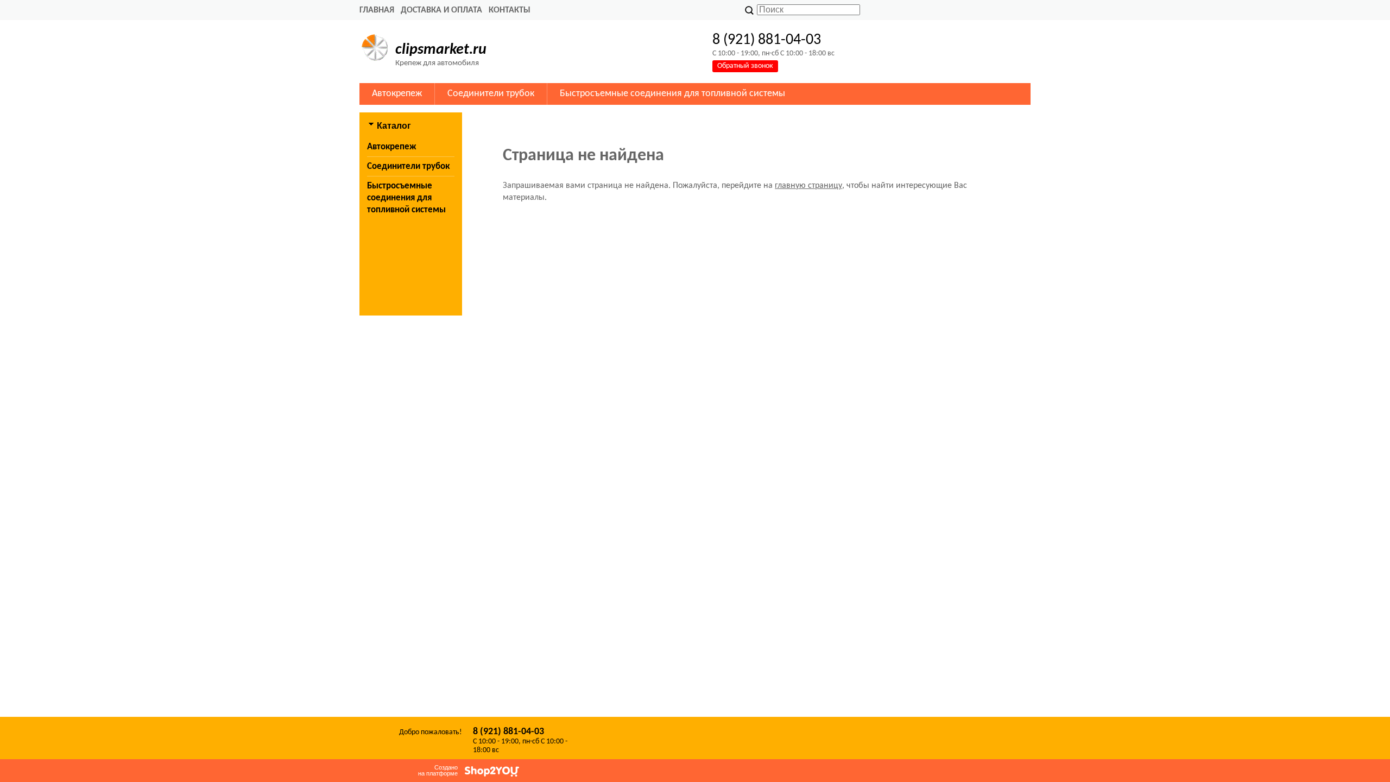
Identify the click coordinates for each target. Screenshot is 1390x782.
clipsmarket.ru (440, 50)
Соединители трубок (490, 94)
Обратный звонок (745, 66)
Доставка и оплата (441, 10)
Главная (376, 10)
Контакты (509, 10)
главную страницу (808, 185)
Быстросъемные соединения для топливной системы (672, 94)
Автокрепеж (397, 94)
